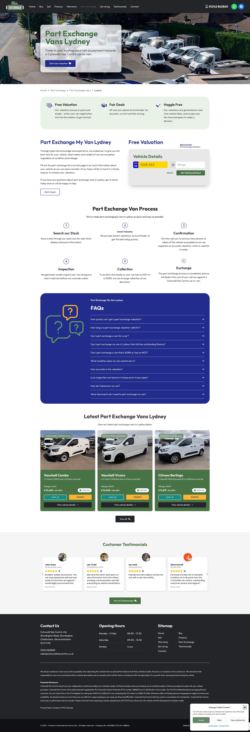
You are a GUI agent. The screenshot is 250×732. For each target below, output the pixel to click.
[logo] (15, 6)
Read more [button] (50, 587)
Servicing (105, 6)
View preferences (238, 720)
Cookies (56, 708)
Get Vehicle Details (191, 173)
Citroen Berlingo (170, 475)
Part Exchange (88, 6)
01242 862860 (47, 650)
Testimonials (120, 6)
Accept (201, 720)
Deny (219, 720)
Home (32, 6)
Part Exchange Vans (80, 90)
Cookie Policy (213, 726)
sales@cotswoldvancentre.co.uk (57, 653)
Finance (59, 6)
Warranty (72, 6)
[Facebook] (241, 6)
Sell (49, 6)
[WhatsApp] (234, 6)
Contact (134, 6)
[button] (244, 707)
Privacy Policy (224, 726)
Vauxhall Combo (56, 475)
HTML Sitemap (67, 708)
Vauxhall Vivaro (113, 475)
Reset (170, 173)
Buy (41, 6)
